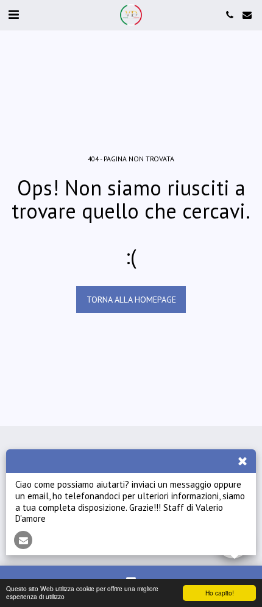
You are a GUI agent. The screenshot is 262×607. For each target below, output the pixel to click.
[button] (13, 14)
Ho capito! (219, 592)
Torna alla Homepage (131, 299)
